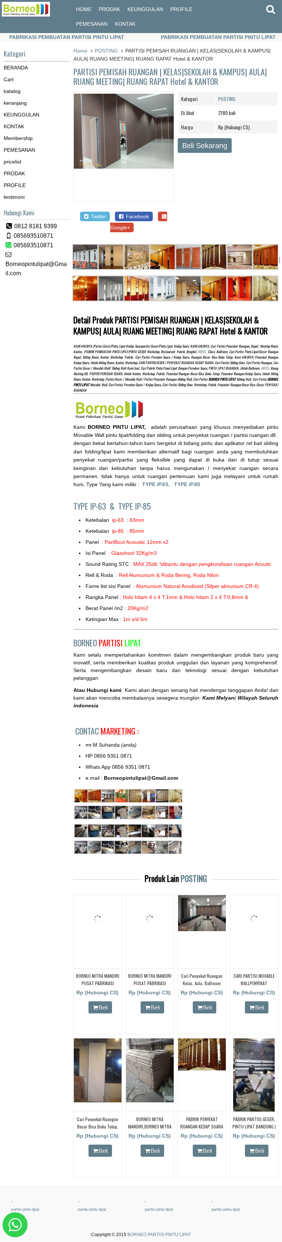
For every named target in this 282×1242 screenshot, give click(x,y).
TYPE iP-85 (134, 506)
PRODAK (109, 9)
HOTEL (202, 351)
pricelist (12, 162)
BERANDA (16, 68)
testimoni (14, 197)
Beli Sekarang (204, 145)
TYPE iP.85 (187, 484)
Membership (18, 138)
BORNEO (107, 643)
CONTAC (107, 731)
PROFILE (181, 9)
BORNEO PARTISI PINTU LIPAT (159, 1234)
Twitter (97, 216)
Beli (103, 1007)
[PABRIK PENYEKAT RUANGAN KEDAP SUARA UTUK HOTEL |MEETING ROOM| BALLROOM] (202, 1069)
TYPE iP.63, (158, 484)
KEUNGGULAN (145, 9)
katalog (12, 91)
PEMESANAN (92, 24)
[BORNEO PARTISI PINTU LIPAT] (26, 15)
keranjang (15, 103)
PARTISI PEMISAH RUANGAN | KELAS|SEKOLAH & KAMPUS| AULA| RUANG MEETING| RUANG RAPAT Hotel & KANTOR (170, 76)
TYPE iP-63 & (95, 506)
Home (80, 51)
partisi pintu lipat (25, 1209)
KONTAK (125, 24)
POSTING (106, 51)
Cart (9, 79)
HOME (83, 9)
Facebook (136, 216)
